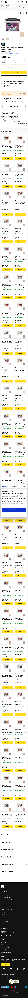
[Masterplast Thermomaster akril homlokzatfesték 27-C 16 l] (20, 166)
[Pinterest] (24, 969)
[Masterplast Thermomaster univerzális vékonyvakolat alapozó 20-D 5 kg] (20, 695)
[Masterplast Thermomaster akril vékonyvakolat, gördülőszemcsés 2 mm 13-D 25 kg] (7, 278)
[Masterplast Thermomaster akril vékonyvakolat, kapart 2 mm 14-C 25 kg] (20, 361)
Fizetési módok (4, 914)
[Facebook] (4, 969)
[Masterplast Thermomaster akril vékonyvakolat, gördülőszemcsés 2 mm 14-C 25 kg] (7, 751)
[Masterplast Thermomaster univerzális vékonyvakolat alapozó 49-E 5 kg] (20, 389)
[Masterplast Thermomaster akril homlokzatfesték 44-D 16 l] (7, 473)
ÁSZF (2, 907)
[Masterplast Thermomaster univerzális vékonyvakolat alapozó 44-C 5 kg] (20, 473)
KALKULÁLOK (13, 106)
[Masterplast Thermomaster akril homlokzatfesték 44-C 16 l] (20, 139)
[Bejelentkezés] (22, 2)
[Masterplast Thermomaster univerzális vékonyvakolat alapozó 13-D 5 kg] (20, 584)
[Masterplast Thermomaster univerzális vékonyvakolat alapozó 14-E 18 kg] (7, 166)
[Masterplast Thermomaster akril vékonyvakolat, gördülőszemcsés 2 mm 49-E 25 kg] (20, 667)
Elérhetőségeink (4, 944)
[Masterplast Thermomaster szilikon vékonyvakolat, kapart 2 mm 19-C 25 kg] (20, 417)
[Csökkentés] (2, 67)
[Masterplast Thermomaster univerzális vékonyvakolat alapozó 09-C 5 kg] (20, 333)
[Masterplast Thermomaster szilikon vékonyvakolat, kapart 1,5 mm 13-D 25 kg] (7, 612)
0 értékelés (11, 53)
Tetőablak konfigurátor (6, 895)
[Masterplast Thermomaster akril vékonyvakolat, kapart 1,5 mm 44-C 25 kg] (7, 333)
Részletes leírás (21, 123)
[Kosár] (26, 2)
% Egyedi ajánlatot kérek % (14, 76)
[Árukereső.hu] (14, 981)
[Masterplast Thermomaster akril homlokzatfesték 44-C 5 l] (20, 640)
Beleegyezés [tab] (5, 486)
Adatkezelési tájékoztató (6, 909)
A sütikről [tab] (23, 486)
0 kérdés (17, 53)
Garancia (3, 924)
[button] (2, 2)
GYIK (2, 919)
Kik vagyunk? (3, 942)
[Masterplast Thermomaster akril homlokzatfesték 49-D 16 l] (20, 723)
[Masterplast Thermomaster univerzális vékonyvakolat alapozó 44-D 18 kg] (20, 222)
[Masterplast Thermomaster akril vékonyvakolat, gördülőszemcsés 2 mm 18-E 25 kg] (7, 417)
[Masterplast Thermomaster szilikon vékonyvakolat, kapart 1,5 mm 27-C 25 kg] (7, 723)
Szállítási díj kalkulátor (5, 897)
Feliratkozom (5, 964)
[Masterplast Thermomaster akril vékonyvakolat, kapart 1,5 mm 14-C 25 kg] (7, 556)
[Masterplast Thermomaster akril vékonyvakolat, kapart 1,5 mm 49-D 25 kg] (20, 278)
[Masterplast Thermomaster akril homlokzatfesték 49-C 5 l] (7, 779)
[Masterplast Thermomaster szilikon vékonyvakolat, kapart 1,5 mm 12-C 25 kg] (7, 807)
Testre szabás (13, 514)
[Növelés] (8, 67)
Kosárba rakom (13, 72)
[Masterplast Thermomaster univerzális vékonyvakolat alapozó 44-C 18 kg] (7, 250)
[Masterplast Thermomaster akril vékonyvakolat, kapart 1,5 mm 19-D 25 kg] (7, 695)
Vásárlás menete (4, 921)
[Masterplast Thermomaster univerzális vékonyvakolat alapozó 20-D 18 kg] (7, 194)
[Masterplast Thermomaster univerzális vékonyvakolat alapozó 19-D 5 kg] (7, 389)
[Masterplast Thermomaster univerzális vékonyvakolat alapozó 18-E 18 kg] (7, 361)
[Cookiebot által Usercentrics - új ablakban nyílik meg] (20, 483)
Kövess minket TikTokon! (6, 952)
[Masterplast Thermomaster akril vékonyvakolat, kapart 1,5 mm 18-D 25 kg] (7, 667)
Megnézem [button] (7, 158)
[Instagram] (17, 969)
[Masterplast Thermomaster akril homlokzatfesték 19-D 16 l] (20, 612)
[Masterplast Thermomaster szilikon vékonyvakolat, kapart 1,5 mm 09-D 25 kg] (20, 194)
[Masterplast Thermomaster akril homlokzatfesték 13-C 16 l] (20, 556)
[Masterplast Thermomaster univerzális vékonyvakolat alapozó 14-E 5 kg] (7, 306)
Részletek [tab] (14, 486)
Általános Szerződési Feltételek (7, 974)
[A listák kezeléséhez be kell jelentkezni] (21, 13)
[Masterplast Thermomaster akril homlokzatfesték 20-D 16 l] (20, 306)
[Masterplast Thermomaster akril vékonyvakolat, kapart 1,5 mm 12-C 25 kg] (7, 445)
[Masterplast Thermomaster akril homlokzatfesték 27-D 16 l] (20, 751)
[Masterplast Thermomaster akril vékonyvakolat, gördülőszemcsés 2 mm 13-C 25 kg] (7, 640)
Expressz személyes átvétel (7, 899)
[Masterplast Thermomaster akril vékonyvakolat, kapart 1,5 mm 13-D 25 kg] (7, 584)
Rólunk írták (3, 949)
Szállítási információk (5, 916)
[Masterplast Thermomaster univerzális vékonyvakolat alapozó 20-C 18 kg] (7, 528)
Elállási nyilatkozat (5, 912)
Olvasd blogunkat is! (5, 947)
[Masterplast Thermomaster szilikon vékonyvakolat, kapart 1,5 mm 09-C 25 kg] (20, 445)
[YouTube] (11, 969)
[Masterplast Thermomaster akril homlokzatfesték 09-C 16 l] (7, 139)
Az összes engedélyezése (14, 509)
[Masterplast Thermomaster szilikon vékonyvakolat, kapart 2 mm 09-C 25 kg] (20, 779)
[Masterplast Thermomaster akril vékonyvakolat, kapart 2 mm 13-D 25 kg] (20, 250)
